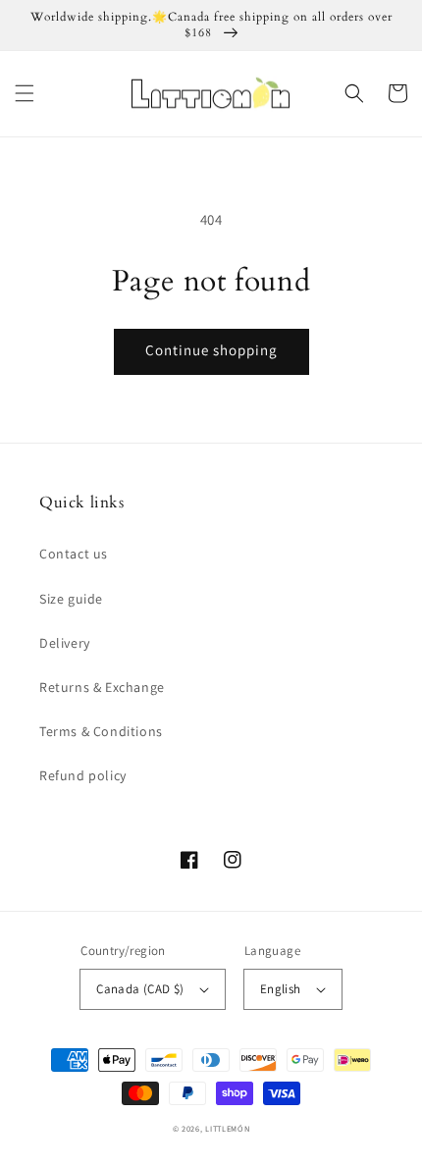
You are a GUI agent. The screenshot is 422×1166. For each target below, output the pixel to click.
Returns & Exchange (102, 687)
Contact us (73, 553)
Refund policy (83, 775)
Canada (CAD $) (140, 988)
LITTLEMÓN (227, 1128)
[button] (24, 93)
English (280, 988)
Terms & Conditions (101, 731)
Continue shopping (211, 350)
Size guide (71, 599)
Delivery (64, 643)
